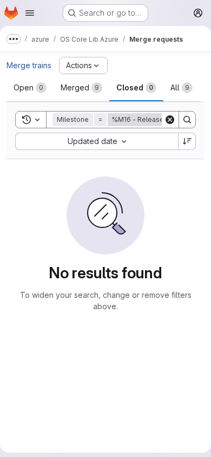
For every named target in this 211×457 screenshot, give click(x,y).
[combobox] (96, 141)
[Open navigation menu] (29, 13)
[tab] (30, 87)
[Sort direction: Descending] (187, 141)
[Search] (187, 119)
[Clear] (169, 119)
